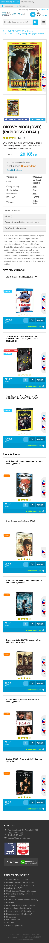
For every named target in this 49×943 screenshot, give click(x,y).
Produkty (30, 31)
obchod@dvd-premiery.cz (19, 838)
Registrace (8, 6)
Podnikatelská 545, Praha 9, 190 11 (23, 830)
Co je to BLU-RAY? (14, 888)
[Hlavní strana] (3, 31)
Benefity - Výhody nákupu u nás (20, 882)
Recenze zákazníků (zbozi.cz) (19, 914)
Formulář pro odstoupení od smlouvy (22, 900)
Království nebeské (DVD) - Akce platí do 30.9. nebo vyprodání (24, 581)
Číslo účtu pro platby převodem (19, 894)
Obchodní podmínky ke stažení (19, 908)
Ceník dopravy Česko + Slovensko (21, 891)
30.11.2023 (37, 177)
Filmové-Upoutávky (14, 925)
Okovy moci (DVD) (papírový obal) (30, 34)
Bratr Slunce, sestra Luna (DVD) (20, 521)
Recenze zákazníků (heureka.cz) (20, 911)
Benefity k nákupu (14, 170)
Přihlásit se (24, 6)
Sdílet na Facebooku (17, 119)
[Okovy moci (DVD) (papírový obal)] (25, 67)
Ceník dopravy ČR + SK (10, 2)
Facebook (10, 897)
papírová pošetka (37, 181)
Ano (34, 186)
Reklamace (11, 917)
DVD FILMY (7, 34)
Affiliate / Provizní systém (17, 879)
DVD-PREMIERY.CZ (16, 31)
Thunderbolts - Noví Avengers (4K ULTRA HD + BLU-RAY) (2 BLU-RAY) (22, 397)
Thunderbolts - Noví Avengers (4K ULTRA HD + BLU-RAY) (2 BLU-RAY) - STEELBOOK (23, 338)
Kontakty (10, 902)
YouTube (10, 922)
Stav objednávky (27, 2)
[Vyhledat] (35, 22)
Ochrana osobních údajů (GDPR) (20, 905)
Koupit (40, 320)
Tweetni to (39, 119)
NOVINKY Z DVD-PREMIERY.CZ (20, 885)
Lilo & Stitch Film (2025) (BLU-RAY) (22, 277)
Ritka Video (35, 202)
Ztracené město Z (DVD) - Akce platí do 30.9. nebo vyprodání (24, 641)
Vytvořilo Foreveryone (24, 940)
